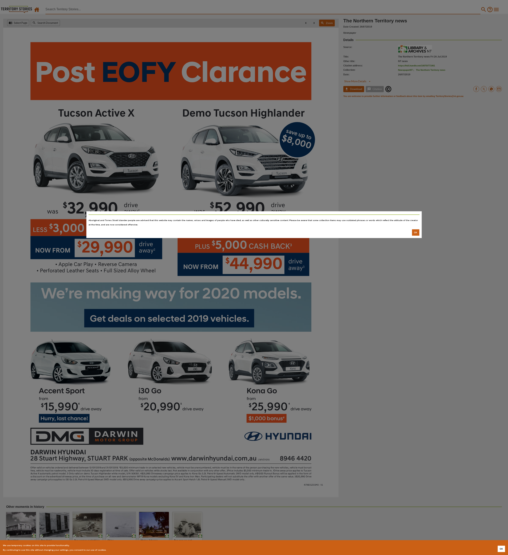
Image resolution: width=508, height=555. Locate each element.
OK (415, 232)
